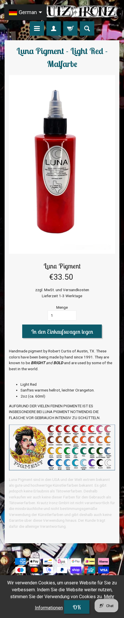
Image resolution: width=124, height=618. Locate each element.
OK (77, 607)
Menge (62, 307)
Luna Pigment (62, 266)
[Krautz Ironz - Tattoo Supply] (62, 11)
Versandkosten (76, 289)
